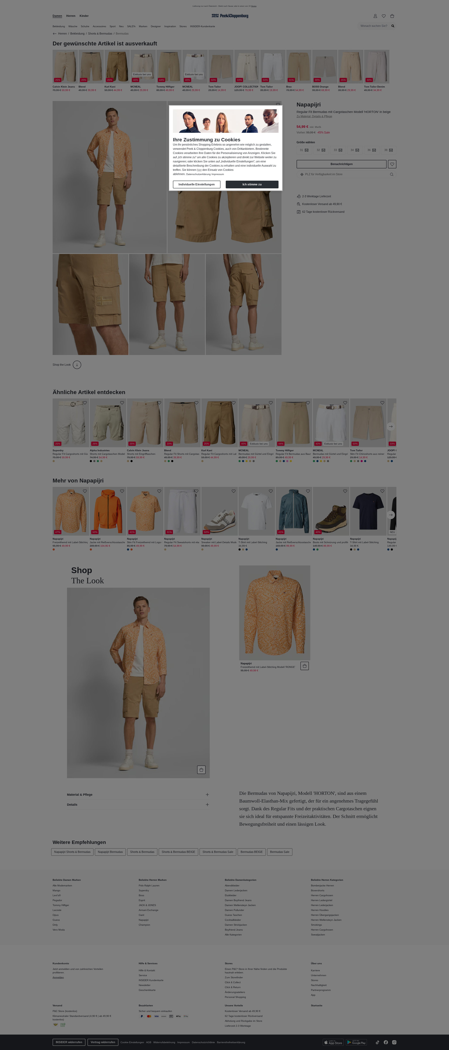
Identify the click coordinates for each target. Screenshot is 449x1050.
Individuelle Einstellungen (197, 184)
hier (199, 169)
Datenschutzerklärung (198, 174)
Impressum (218, 174)
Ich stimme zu (252, 184)
